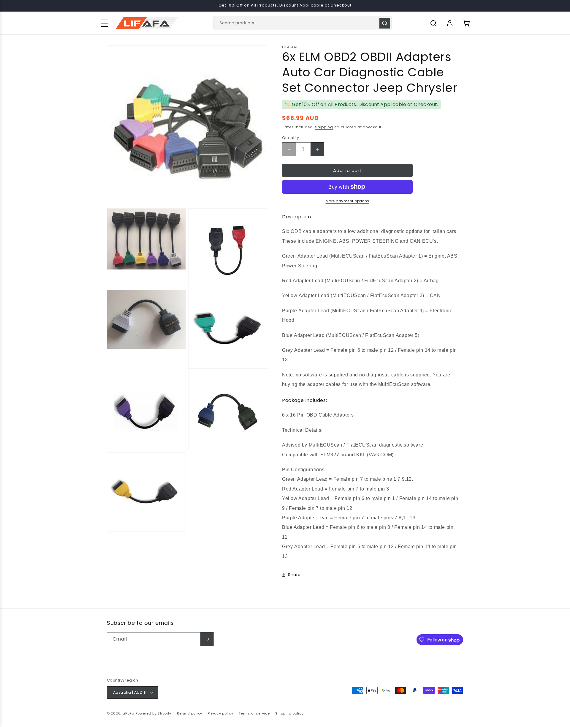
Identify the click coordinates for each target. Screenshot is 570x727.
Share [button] (294, 575)
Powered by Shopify (154, 713)
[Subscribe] (206, 639)
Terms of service (254, 713)
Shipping (324, 127)
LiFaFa (128, 713)
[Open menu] (104, 23)
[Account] (450, 23)
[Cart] (466, 23)
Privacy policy (220, 713)
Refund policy (189, 713)
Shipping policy (289, 713)
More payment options (347, 201)
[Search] (384, 23)
